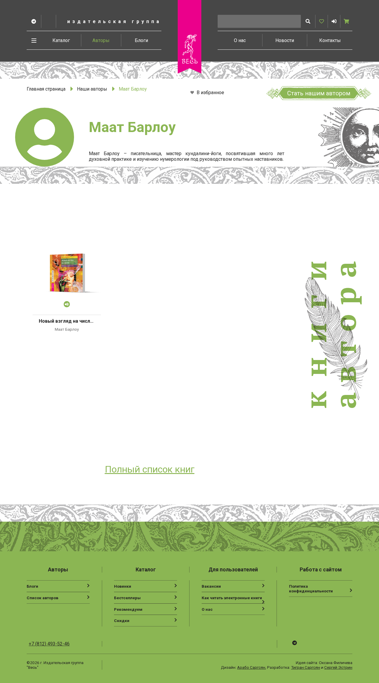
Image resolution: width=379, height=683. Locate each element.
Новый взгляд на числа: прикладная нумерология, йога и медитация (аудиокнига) (67, 321)
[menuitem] (61, 40)
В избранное (209, 93)
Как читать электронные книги (232, 597)
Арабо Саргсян (251, 667)
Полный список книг (150, 469)
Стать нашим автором (318, 93)
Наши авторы (92, 89)
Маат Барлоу (67, 329)
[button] (334, 21)
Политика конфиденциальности (311, 588)
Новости (284, 40)
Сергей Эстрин (338, 667)
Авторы (101, 40)
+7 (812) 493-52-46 (49, 644)
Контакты (330, 40)
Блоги (141, 40)
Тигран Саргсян (305, 667)
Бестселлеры (127, 597)
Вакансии (211, 586)
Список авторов (42, 597)
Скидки (121, 620)
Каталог (61, 40)
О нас (240, 40)
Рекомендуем (128, 609)
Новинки (122, 586)
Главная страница (46, 89)
